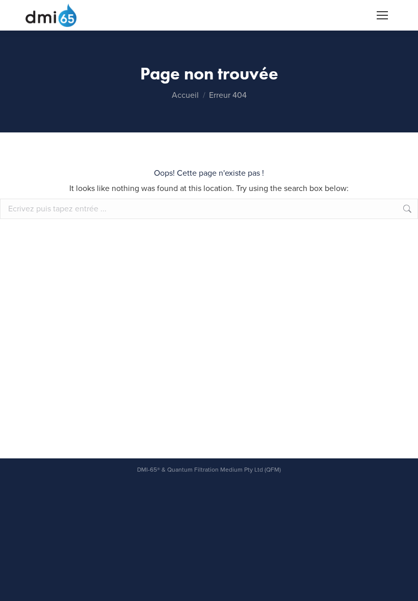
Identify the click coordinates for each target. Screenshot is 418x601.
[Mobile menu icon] (382, 15)
